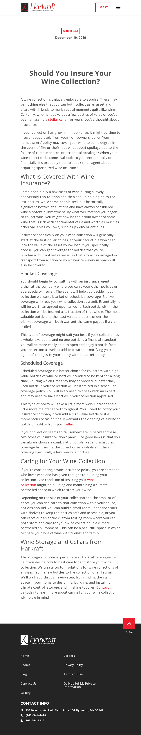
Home (25, 656)
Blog (24, 674)
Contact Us (28, 683)
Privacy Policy (73, 665)
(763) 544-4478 (36, 715)
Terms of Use (73, 674)
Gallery (26, 693)
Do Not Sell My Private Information (80, 685)
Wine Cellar (70, 31)
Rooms (25, 665)
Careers (69, 656)
